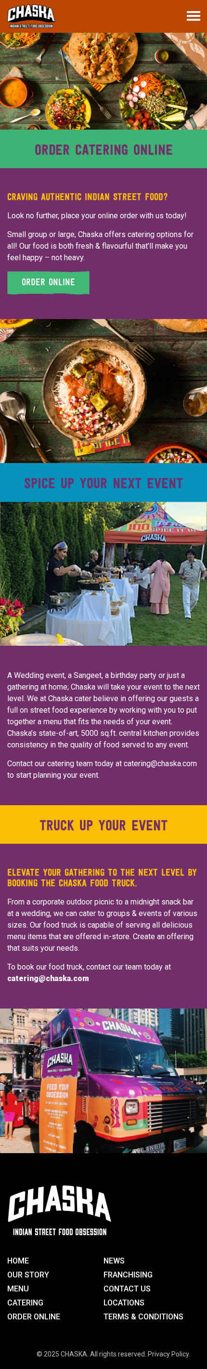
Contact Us (127, 1288)
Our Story (28, 1274)
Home (18, 1260)
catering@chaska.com (160, 763)
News (114, 1260)
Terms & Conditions (143, 1316)
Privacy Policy (168, 1354)
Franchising (128, 1274)
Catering (25, 1302)
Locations (124, 1302)
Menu (18, 1288)
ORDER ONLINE (48, 283)
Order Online (33, 1316)
